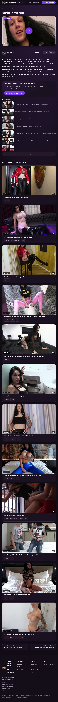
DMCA (32, 672)
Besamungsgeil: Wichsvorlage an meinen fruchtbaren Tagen (22, 475)
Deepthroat (7, 399)
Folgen (37, 53)
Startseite (19, 664)
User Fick (7, 200)
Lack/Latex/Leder (23, 518)
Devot (13, 399)
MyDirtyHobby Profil (50, 664)
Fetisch (12, 319)
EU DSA (33, 675)
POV (19, 439)
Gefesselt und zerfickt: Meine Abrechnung (17, 594)
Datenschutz (34, 667)
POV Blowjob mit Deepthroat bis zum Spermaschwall (20, 634)
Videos (29, 2)
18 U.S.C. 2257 (34, 669)
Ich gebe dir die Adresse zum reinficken (16, 197)
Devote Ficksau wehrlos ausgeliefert (15, 396)
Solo (23, 240)
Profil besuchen (50, 3)
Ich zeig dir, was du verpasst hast (14, 515)
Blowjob (52, 52)
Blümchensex (13, 518)
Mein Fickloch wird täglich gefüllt (14, 277)
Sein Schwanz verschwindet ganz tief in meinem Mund (20, 436)
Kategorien (36, 2)
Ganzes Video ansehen (16, 93)
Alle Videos (29, 154)
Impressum (34, 664)
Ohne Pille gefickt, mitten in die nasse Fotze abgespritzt (21, 555)
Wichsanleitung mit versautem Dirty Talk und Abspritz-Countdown (24, 316)
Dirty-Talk (7, 240)
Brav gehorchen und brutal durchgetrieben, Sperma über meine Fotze (25, 356)
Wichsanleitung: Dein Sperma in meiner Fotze (18, 237)
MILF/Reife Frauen (15, 240)
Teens (45, 52)
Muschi (12, 478)
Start (3, 8)
